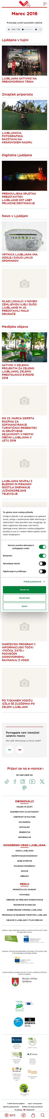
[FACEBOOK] (15, 781)
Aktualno (24, 827)
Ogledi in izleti (24, 807)
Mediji (24, 883)
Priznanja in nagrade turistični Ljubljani (24, 915)
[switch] (42, 556)
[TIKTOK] (7, 781)
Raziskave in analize (25, 905)
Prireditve (24, 832)
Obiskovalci (24, 801)
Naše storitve (24, 861)
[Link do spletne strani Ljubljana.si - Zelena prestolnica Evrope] (24, 1006)
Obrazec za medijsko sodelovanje (24, 900)
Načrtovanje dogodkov (24, 856)
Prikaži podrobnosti (32, 581)
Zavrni (24, 606)
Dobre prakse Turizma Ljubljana (24, 910)
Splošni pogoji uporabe (11, 1106)
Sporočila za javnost (24, 889)
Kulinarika (24, 822)
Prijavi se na (24, 768)
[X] (42, 781)
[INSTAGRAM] (22, 781)
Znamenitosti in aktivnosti (24, 812)
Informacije (24, 837)
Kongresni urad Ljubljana (24, 845)
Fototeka (24, 895)
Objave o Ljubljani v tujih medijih (24, 920)
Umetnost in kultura (24, 817)
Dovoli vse (24, 590)
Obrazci (24, 876)
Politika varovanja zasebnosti (32, 1106)
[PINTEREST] (24, 788)
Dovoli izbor (24, 598)
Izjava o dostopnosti (35, 1103)
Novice (24, 871)
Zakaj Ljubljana (24, 851)
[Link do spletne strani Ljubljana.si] (24, 982)
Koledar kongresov (24, 866)
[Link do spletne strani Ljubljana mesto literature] (24, 1022)
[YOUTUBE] (32, 781)
